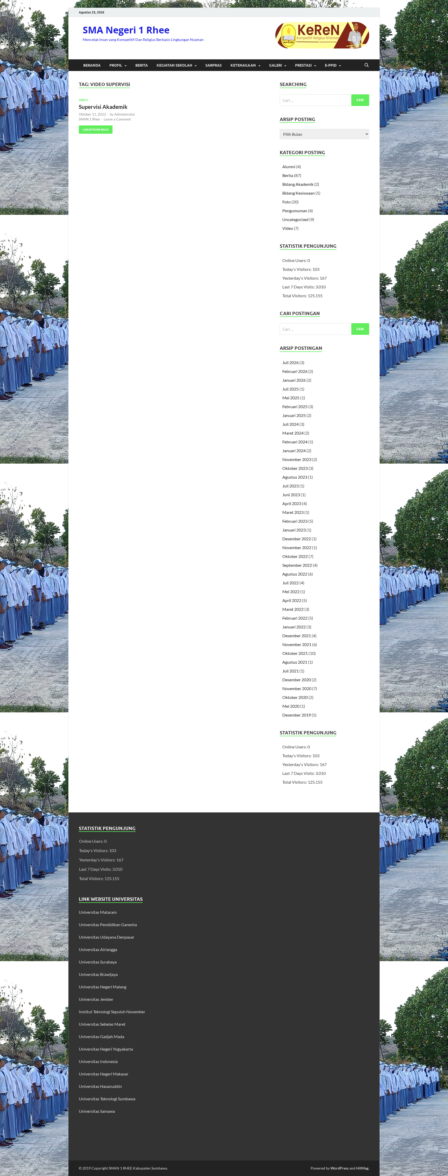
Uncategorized (295, 219)
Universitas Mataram (98, 912)
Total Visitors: (295, 295)
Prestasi (303, 65)
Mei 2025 (290, 397)
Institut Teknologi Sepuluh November (112, 1011)
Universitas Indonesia (98, 1061)
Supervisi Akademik (103, 106)
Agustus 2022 (294, 573)
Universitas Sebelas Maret (102, 1024)
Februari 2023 (294, 521)
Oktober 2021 (295, 653)
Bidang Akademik (297, 184)
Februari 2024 (294, 441)
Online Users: (294, 260)
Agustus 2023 (294, 476)
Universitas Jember (96, 999)
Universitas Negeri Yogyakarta (106, 1048)
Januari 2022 (294, 626)
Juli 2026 (290, 362)
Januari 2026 (294, 380)
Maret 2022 (293, 609)
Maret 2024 (293, 432)
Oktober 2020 (295, 697)
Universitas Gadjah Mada (101, 1036)
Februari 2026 (294, 371)
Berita (141, 65)
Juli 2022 (290, 582)
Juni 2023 (291, 494)
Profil (115, 65)
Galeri (275, 65)
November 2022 (296, 547)
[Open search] (366, 65)
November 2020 (296, 688)
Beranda (92, 65)
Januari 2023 (294, 529)
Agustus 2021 (294, 662)
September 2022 (297, 565)
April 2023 (291, 503)
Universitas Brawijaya (98, 974)
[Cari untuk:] (324, 100)
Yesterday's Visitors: (301, 277)
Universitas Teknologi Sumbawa (107, 1098)
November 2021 (296, 644)
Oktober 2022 (295, 556)
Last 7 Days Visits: (299, 286)
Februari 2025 (294, 406)
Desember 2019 (296, 714)
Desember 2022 (296, 538)
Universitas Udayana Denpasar (106, 936)
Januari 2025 (294, 415)
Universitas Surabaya (98, 961)
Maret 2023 (293, 512)
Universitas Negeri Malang (102, 986)
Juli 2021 (290, 670)
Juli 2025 (290, 388)
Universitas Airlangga (98, 949)
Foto (286, 201)
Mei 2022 (290, 591)
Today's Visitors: (297, 269)
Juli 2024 (290, 424)
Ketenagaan (243, 65)
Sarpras (213, 65)
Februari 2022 (294, 617)
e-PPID (331, 65)
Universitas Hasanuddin (100, 1086)
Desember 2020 (296, 679)
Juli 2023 (290, 485)
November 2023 (296, 459)
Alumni (288, 166)
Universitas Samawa (97, 1111)
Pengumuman (294, 210)
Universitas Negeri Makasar (103, 1073)
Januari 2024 (294, 450)
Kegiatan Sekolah (174, 65)
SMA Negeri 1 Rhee (126, 30)
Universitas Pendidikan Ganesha (108, 924)
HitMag (362, 1168)
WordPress (340, 1168)
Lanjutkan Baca (94, 128)
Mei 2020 (290, 706)
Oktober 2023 (295, 468)
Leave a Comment (117, 119)
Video (83, 100)
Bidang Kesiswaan (298, 192)
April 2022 (291, 600)
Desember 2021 (296, 635)
